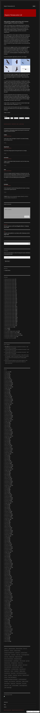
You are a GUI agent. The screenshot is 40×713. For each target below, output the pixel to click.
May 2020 (7, 474)
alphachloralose (12, 648)
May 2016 (6, 540)
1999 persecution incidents (10, 288)
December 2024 (8, 399)
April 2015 (7, 557)
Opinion (6, 329)
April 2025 (7, 393)
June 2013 (7, 588)
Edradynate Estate (17, 658)
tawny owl (6, 685)
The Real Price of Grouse (9, 338)
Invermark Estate (15, 667)
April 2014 (7, 574)
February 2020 (7, 478)
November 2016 (8, 531)
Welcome (6, 702)
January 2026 (7, 381)
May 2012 (6, 605)
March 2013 (7, 592)
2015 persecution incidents (10, 310)
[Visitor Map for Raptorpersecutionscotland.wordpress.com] (17, 696)
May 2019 (6, 490)
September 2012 (8, 600)
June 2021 (7, 456)
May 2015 (6, 556)
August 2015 (7, 552)
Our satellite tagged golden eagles (11, 331)
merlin (12, 671)
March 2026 (7, 378)
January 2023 (7, 430)
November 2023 (8, 417)
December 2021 (8, 448)
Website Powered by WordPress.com (18, 710)
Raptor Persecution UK (9, 6)
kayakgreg (7, 352)
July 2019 (6, 488)
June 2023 (7, 423)
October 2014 (7, 566)
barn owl (25, 648)
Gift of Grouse (22, 660)
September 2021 (8, 452)
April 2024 (7, 410)
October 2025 (7, 385)
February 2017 (7, 527)
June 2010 (7, 637)
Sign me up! (7, 261)
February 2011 (7, 626)
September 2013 (8, 583)
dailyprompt (11, 656)
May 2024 (7, 408)
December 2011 (8, 612)
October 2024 (7, 402)
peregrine (10, 675)
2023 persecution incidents (10, 321)
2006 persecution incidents (10, 298)
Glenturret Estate (7, 665)
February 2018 (7, 511)
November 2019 (8, 482)
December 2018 (8, 497)
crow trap (6, 656)
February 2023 (7, 429)
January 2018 (7, 512)
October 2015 (7, 549)
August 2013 (7, 585)
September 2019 (8, 485)
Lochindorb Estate (14, 669)
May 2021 (6, 458)
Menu (34, 6)
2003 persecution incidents (10, 294)
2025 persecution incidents (10, 324)
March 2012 (7, 608)
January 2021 (7, 463)
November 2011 (8, 614)
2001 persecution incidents (10, 291)
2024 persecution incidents (10, 323)
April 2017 (7, 525)
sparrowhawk (7, 683)
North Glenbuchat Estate (21, 673)
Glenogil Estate (14, 663)
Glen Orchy (20, 663)
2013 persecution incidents (10, 307)
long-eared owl (22, 669)
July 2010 (6, 635)
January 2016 (7, 545)
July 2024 (7, 406)
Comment (26, 216)
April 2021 (6, 459)
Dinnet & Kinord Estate (8, 658)
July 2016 (6, 537)
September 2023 (8, 419)
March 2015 (7, 559)
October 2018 (7, 500)
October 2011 (7, 615)
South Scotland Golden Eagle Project (18, 51)
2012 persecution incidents (10, 306)
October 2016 (7, 533)
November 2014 (8, 564)
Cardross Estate (24, 652)
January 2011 (7, 627)
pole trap (19, 675)
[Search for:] (16, 243)
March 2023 (7, 428)
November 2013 (8, 581)
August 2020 (7, 470)
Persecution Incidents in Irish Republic (12, 333)
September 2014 (8, 567)
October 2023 (7, 418)
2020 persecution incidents (10, 317)
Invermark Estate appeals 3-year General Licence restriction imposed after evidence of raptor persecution (16, 362)
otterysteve (7, 349)
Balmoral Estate (19, 648)
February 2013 (7, 593)
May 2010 (6, 638)
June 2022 (7, 440)
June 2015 (7, 555)
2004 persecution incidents (10, 295)
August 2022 (7, 437)
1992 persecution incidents (10, 283)
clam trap (18, 654)
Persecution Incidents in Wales (11, 336)
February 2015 (7, 560)
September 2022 (8, 436)
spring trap (13, 683)
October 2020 (7, 467)
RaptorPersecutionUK (9, 360)
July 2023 (6, 422)
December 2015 (8, 547)
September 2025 (8, 386)
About (5, 707)
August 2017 (7, 519)
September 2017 (8, 518)
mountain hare (7, 673)
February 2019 (7, 495)
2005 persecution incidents (10, 297)
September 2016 (8, 534)
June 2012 (7, 604)
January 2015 (7, 562)
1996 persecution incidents (10, 286)
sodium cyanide (25, 681)
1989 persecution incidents (10, 279)
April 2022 (7, 443)
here (5, 44)
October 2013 (7, 582)
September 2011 (8, 616)
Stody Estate (18, 683)
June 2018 (7, 505)
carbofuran (17, 652)
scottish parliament (22, 679)
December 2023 (8, 415)
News (6, 328)
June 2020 (7, 473)
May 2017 (6, 523)
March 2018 (7, 510)
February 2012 (7, 609)
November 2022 (8, 433)
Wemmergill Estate (23, 685)
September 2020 (8, 469)
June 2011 (6, 620)
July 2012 (6, 603)
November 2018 (8, 499)
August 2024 (7, 404)
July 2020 (6, 471)
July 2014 (6, 570)
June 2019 (7, 489)
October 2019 (7, 484)
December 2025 (8, 382)
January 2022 (7, 447)
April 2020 (7, 475)
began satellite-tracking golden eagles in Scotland (13, 28)
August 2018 (7, 503)
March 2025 (7, 395)
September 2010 (8, 633)
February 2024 (8, 412)
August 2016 (7, 536)
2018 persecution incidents (10, 314)
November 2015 (8, 548)
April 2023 (7, 426)
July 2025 (6, 389)
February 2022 (7, 445)
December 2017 (8, 514)
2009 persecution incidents (10, 302)
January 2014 (7, 578)
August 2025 (7, 388)
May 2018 (6, 507)
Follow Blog (6, 250)
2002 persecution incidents (10, 292)
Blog (5, 704)
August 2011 (7, 618)
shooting (6, 681)
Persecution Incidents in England (11, 332)
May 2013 (6, 589)
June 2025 (7, 391)
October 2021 (7, 451)
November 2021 (8, 449)
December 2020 (8, 464)
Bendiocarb (6, 650)
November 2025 (8, 384)
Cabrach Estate (17, 650)
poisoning (15, 675)
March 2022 (7, 444)
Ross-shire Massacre (12, 677)
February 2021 (7, 462)
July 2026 (6, 373)
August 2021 (7, 454)
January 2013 (7, 594)
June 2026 (7, 374)
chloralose (13, 654)
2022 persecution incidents (10, 320)
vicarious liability (15, 685)
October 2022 (7, 434)
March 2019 (7, 493)
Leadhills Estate (7, 669)
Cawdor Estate (7, 654)
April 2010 (7, 640)
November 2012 (8, 597)
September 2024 (8, 403)
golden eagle (14, 665)
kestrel (21, 667)
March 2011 (7, 624)
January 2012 (7, 611)
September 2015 (8, 551)
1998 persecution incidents (10, 287)
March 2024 (7, 411)
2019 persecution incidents (10, 316)
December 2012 (8, 596)
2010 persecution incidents (10, 303)
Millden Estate (22, 671)
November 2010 (8, 630)
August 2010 (7, 634)
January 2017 (7, 529)
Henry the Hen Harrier (9, 327)
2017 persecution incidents (10, 313)
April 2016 (7, 541)
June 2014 (7, 571)
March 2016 (7, 542)
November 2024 (8, 400)
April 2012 (6, 607)
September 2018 (8, 501)
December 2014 (8, 563)
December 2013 (8, 579)
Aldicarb (6, 648)
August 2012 (7, 601)
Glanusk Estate (7, 663)
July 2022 (6, 438)
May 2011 (6, 622)
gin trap (27, 660)
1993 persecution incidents (10, 284)
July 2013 (6, 586)
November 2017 (8, 515)
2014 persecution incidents (10, 309)
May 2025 (7, 392)
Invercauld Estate (7, 667)
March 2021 (7, 460)
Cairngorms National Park (9, 652)
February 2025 (7, 396)
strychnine (24, 683)
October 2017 (7, 516)
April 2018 (7, 508)
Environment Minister (8, 660)
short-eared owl (12, 681)
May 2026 (7, 376)
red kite (5, 677)
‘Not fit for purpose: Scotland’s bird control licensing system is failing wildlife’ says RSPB (17, 358)
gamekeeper (16, 660)
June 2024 (7, 407)
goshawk (20, 665)
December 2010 (8, 629)
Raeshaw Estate (26, 675)
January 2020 (7, 479)
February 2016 (7, 544)
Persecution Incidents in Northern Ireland (13, 335)
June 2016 (7, 538)
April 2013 (6, 590)
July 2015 (6, 553)
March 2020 (7, 477)
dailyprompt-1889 (18, 656)
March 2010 (7, 641)
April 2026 (7, 377)
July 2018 (6, 504)
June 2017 (7, 522)
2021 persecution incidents (10, 318)
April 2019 (6, 492)
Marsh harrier (7, 671)
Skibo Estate (18, 681)
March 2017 (7, 526)
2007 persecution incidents (10, 299)
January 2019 (7, 496)
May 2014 (6, 573)
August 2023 (7, 421)
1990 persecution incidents (10, 280)
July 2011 (6, 619)
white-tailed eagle (7, 687)
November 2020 (8, 466)
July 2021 (6, 455)
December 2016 (8, 530)
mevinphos (16, 671)
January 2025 (7, 397)
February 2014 (7, 577)
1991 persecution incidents (10, 281)
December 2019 (8, 481)
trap (10, 685)
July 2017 (6, 521)
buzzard (11, 650)
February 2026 (7, 380)
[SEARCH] (29, 243)
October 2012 (7, 599)
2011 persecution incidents (10, 305)
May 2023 (7, 425)
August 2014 (7, 568)
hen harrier (25, 665)
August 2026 (7, 371)
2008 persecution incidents (10, 301)
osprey (5, 675)
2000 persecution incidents (10, 290)
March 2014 (7, 575)
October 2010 (7, 631)
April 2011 (6, 623)
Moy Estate (13, 673)
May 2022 (7, 441)
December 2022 (8, 432)
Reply (5, 142)
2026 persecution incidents (10, 325)
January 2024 (7, 414)
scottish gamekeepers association (11, 679)
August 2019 (7, 486)
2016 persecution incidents (10, 312)
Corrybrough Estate (25, 654)
